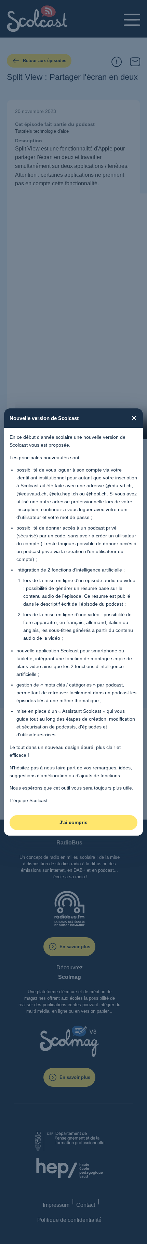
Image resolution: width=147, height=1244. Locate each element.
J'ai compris (73, 822)
